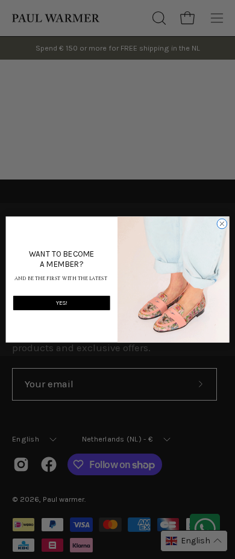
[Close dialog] (222, 224)
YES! (61, 302)
